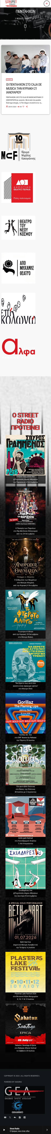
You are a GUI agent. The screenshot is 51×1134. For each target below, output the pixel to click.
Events (9, 79)
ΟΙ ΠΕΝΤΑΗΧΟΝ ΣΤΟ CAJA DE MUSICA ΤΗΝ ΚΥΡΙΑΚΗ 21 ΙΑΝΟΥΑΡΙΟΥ (24, 88)
